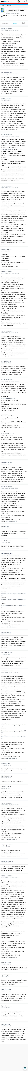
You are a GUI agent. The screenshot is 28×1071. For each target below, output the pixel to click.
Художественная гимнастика (11, 1)
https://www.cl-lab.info (7, 433)
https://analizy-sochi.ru (7, 416)
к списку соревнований (6, 5)
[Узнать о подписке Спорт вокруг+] (19, 1)
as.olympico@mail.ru (7, 45)
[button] (25, 1068)
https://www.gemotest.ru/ (8, 398)
